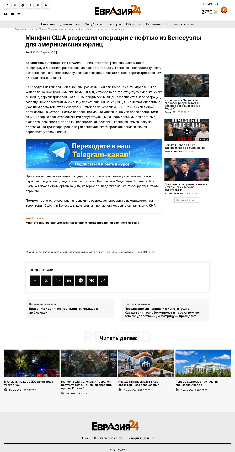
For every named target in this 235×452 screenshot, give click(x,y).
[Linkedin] (69, 281)
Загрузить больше (185, 200)
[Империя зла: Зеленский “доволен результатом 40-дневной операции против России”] (186, 85)
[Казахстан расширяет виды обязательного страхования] (146, 363)
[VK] (92, 281)
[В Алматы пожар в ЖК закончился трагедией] (32, 363)
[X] (46, 281)
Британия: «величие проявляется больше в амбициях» (63, 310)
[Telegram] (23, 5)
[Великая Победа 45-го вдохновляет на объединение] (186, 130)
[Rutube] (46, 5)
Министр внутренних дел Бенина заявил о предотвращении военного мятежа (82, 222)
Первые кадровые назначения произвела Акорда (196, 383)
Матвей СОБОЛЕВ (173, 193)
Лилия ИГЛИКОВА (173, 151)
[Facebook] (7, 5)
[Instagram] (15, 5)
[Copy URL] (103, 281)
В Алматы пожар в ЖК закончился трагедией (28, 383)
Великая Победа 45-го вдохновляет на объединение (184, 146)
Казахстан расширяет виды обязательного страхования (138, 383)
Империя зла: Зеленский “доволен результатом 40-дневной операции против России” (182, 104)
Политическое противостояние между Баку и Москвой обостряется (185, 187)
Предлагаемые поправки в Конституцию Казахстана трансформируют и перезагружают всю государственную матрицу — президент (163, 312)
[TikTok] (30, 5)
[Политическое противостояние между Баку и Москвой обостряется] (186, 169)
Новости (32, 29)
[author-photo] (6, 390)
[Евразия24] (118, 10)
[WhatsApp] (57, 281)
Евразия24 (20, 29)
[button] (211, 4)
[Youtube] (38, 5)
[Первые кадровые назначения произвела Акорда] (203, 363)
